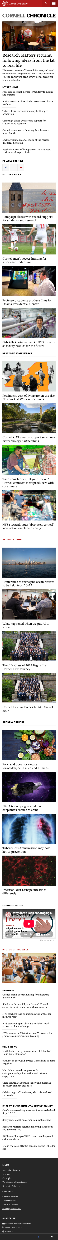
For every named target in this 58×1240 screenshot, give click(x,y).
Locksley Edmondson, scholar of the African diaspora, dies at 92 (25, 141)
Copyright (6, 1178)
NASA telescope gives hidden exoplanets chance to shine (27, 103)
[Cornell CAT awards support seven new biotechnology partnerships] (29, 418)
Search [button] (46, 3)
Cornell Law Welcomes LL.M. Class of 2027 (27, 709)
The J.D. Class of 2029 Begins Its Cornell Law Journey (24, 667)
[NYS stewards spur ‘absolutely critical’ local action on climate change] (29, 505)
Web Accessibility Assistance (15, 1182)
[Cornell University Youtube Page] (20, 167)
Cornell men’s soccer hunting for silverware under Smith (25, 132)
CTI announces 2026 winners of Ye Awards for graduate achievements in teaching (27, 1034)
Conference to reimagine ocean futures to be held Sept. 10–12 (28, 583)
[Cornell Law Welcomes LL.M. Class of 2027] (29, 688)
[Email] (52, 1237)
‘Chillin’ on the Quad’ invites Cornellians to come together (28, 1062)
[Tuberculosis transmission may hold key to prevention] (29, 829)
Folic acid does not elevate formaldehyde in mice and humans (27, 93)
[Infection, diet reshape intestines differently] (29, 871)
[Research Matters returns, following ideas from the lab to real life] (29, 36)
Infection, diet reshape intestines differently (24, 891)
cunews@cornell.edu (11, 1208)
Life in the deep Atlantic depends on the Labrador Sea (28, 1147)
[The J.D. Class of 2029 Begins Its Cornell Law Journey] (29, 646)
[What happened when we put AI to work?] (29, 604)
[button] (29, 968)
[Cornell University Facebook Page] (5, 167)
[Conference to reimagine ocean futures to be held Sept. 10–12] (29, 563)
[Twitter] (45, 1237)
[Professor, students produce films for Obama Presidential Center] (29, 281)
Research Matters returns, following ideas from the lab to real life (29, 60)
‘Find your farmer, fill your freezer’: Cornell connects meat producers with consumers (28, 482)
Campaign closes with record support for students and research (24, 122)
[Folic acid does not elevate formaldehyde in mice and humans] (29, 745)
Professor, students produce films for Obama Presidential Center (27, 302)
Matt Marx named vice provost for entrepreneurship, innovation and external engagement (24, 1073)
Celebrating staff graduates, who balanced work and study (27, 1094)
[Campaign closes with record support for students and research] (29, 198)
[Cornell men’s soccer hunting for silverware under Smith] (29, 239)
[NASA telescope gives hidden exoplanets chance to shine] (29, 787)
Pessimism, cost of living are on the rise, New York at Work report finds (26, 151)
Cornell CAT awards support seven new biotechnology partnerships (29, 439)
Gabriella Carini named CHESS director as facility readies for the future (29, 344)
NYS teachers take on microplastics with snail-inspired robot (27, 1015)
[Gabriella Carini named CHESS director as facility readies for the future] (29, 323)
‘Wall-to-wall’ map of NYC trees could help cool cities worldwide (27, 1138)
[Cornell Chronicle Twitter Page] (13, 167)
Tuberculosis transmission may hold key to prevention (25, 112)
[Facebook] (38, 1237)
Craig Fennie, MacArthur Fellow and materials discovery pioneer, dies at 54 (26, 1084)
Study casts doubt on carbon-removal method (26, 1119)
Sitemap (6, 1174)
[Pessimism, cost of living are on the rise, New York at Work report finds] (29, 376)
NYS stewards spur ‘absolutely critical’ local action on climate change (28, 526)
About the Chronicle (11, 1170)
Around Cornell (13, 539)
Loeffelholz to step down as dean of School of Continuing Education (26, 1052)
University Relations (11, 1186)
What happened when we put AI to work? (25, 625)
